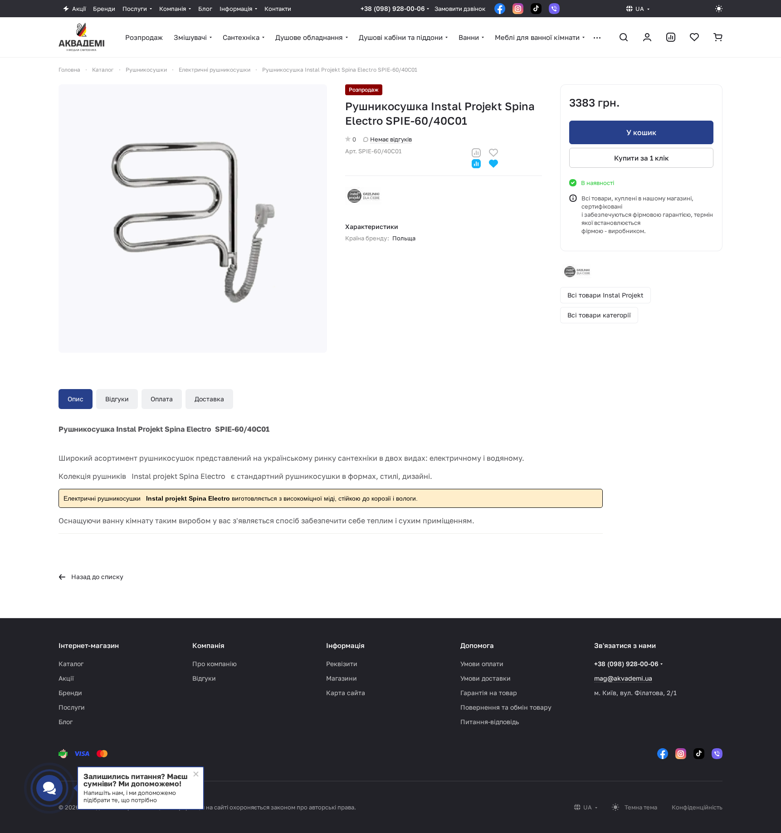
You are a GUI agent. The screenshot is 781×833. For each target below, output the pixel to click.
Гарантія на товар (488, 693)
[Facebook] (499, 8)
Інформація (345, 645)
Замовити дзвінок (459, 8)
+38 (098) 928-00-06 (393, 8)
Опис (75, 399)
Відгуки (117, 399)
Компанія (208, 645)
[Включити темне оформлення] (718, 8)
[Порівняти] (476, 151)
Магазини (341, 678)
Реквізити (341, 663)
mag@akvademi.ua (623, 678)
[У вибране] (493, 151)
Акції (66, 678)
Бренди (70, 693)
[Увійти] (647, 37)
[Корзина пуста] (717, 37)
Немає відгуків (391, 139)
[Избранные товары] (694, 37)
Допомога (477, 645)
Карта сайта (345, 693)
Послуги (72, 707)
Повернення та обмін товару (506, 707)
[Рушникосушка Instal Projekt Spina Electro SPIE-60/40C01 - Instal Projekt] (193, 218)
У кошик (641, 132)
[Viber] (554, 8)
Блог (66, 722)
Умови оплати (481, 663)
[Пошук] (623, 37)
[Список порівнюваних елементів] (670, 37)
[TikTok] (536, 8)
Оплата (162, 399)
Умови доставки (485, 678)
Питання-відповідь (489, 722)
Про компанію (214, 663)
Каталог (71, 663)
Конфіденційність (697, 807)
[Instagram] (518, 8)
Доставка (209, 399)
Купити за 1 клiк (641, 158)
